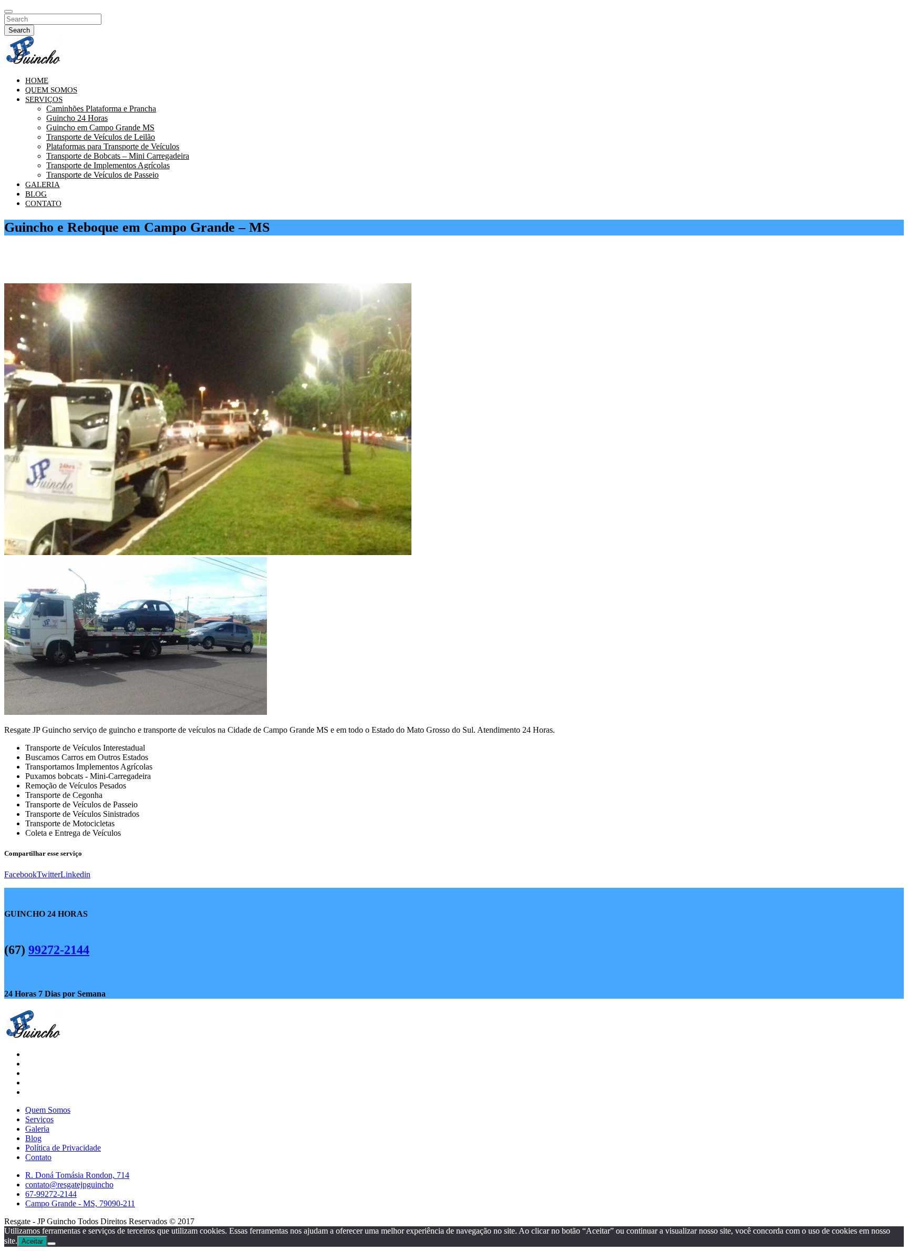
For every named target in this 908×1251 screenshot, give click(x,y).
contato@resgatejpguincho (69, 1184)
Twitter (48, 874)
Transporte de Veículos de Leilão (100, 136)
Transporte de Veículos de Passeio (102, 174)
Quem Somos (47, 1109)
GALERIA (42, 184)
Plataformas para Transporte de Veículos (112, 146)
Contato (38, 1157)
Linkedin (75, 874)
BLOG (36, 194)
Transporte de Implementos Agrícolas (108, 165)
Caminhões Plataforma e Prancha (101, 108)
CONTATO (43, 203)
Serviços (39, 1119)
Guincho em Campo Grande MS (100, 127)
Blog (33, 1138)
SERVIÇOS (44, 99)
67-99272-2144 (51, 1194)
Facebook (20, 874)
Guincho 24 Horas (77, 118)
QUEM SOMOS (51, 90)
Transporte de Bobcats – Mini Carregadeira (117, 155)
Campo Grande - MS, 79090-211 (80, 1203)
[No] (51, 1243)
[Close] (8, 11)
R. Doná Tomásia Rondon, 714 (77, 1175)
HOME (36, 80)
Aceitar (32, 1241)
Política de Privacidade (63, 1147)
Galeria (37, 1128)
